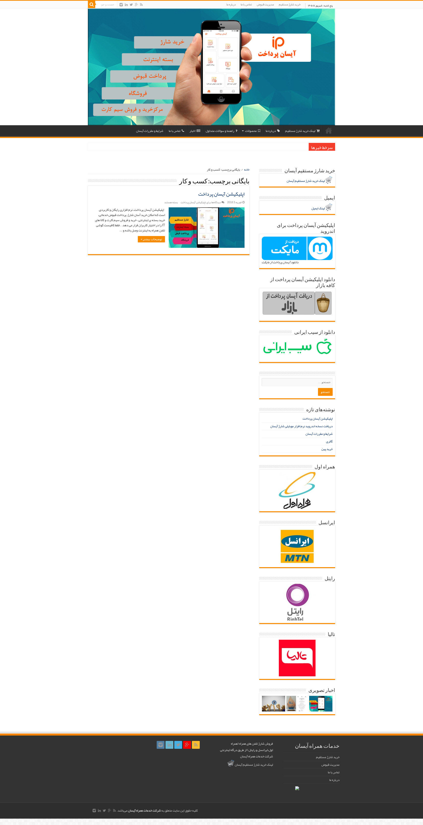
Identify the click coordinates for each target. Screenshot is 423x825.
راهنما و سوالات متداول (220, 131)
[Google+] (136, 5)
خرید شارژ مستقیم (289, 4)
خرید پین (327, 449)
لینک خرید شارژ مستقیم (300, 131)
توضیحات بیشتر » (151, 239)
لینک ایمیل (318, 208)
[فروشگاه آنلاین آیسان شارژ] (211, 66)
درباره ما (231, 4)
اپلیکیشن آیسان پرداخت (221, 194)
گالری (329, 441)
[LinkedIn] (126, 5)
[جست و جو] (91, 4)
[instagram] (121, 5)
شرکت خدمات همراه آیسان (144, 810)
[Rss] (141, 5)
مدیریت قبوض (265, 4)
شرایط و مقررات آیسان (149, 131)
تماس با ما (246, 4)
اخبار (192, 131)
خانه (328, 130)
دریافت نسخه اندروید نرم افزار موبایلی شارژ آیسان (301, 426)
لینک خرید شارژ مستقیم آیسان (306, 181)
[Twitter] (131, 5)
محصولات (251, 131)
